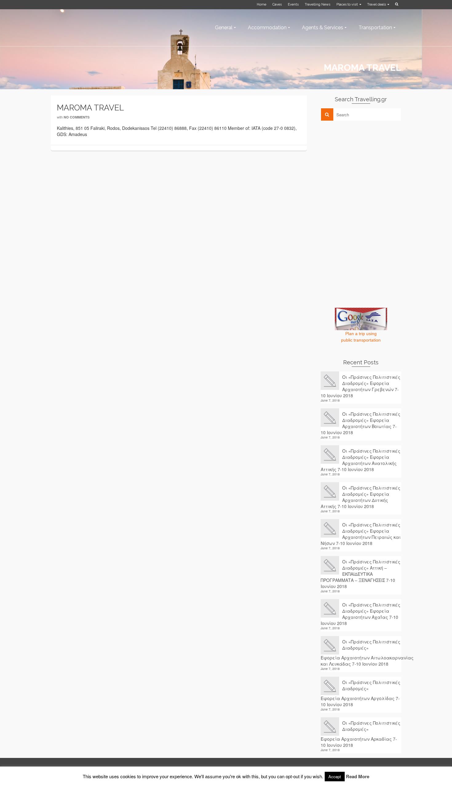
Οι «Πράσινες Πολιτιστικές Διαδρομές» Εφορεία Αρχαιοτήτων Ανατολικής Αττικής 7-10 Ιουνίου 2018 (360, 460)
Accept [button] (334, 776)
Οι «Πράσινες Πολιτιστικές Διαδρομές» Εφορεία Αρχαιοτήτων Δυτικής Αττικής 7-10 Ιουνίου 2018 (360, 497)
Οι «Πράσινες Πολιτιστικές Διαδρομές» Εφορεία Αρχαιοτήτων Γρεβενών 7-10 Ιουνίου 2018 (360, 386)
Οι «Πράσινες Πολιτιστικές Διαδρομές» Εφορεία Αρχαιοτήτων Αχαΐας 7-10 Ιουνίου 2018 (360, 614)
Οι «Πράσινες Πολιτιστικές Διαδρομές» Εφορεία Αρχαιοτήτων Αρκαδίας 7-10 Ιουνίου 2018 (360, 734)
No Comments (76, 117)
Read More (357, 776)
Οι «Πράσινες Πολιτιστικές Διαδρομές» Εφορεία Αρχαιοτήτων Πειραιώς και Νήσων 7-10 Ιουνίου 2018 (361, 534)
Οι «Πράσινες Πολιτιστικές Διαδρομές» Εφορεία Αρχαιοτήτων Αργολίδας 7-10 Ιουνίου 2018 (360, 693)
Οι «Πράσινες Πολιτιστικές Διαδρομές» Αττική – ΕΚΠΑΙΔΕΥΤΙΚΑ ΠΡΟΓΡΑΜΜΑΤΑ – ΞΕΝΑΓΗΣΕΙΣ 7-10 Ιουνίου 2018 (360, 574)
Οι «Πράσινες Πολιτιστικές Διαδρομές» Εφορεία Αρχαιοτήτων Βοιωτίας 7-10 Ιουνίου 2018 (360, 423)
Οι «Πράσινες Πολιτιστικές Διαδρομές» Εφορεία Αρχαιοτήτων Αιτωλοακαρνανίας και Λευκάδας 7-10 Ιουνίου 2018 (361, 653)
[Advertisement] (367, 168)
